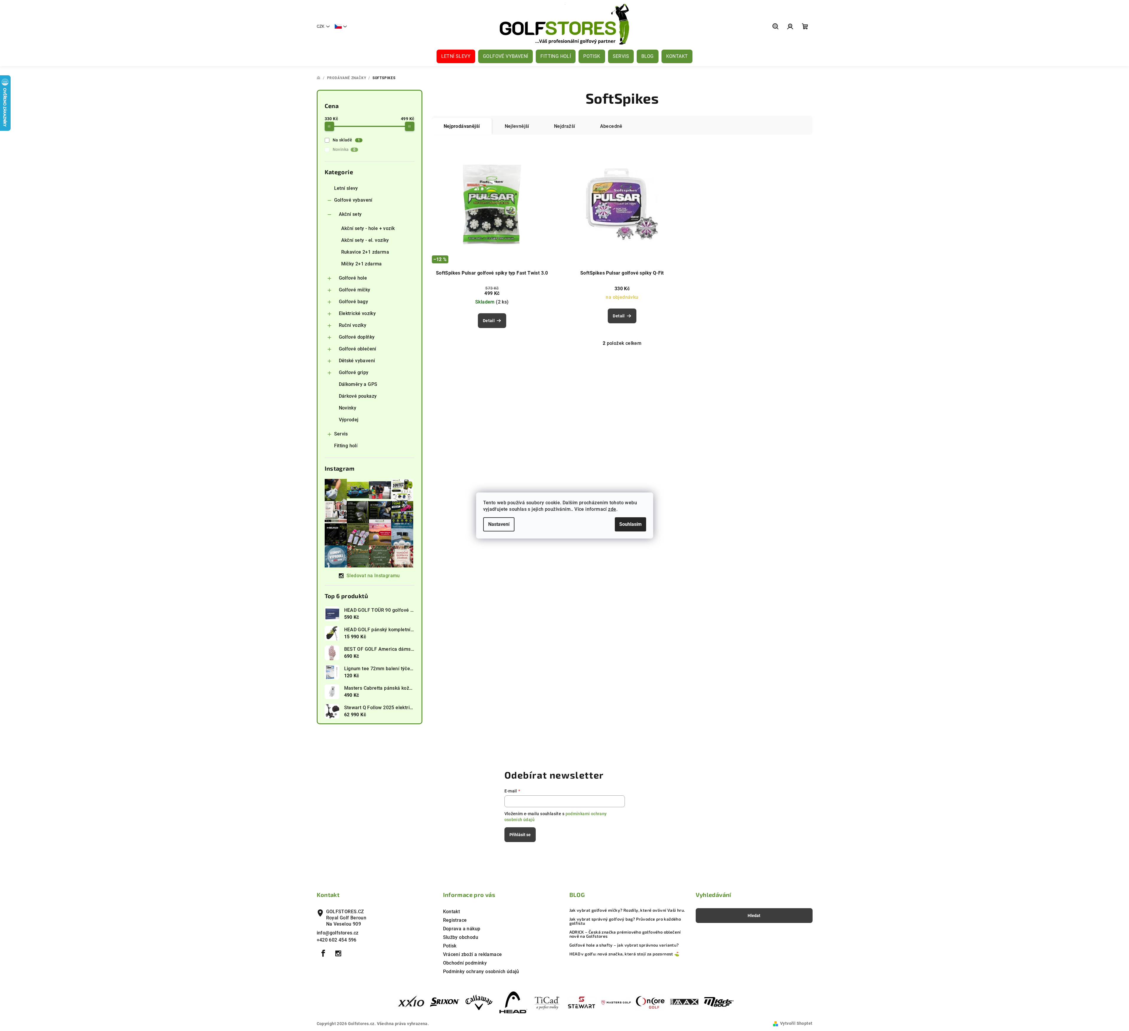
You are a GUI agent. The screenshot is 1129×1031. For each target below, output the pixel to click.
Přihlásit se (520, 834)
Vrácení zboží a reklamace (472, 954)
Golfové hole (353, 278)
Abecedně (611, 126)
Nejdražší (564, 126)
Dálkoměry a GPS (358, 384)
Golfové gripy (354, 372)
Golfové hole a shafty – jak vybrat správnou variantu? (624, 945)
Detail (489, 320)
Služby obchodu (460, 937)
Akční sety (350, 214)
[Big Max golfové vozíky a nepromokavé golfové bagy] (684, 1002)
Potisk (450, 946)
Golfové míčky (354, 290)
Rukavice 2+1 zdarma (365, 252)
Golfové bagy (353, 301)
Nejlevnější (517, 126)
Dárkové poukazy (358, 396)
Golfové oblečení (357, 349)
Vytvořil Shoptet (796, 1023)
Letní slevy (346, 188)
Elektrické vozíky (357, 313)
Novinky (348, 408)
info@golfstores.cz (338, 933)
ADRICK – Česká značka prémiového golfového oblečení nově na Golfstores (625, 934)
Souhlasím (630, 524)
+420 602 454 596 (337, 940)
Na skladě (346, 140)
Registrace (455, 920)
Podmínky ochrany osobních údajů (481, 971)
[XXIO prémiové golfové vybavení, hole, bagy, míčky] (410, 1002)
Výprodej (349, 419)
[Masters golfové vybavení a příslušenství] (616, 1002)
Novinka (344, 149)
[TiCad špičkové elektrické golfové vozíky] (547, 1002)
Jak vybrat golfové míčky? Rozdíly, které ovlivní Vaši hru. (627, 910)
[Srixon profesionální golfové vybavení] (445, 1002)
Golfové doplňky (357, 337)
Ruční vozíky (353, 325)
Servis (341, 434)
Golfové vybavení (353, 200)
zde (612, 509)
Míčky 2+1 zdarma (361, 264)
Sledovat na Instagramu (373, 575)
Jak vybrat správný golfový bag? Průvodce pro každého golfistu (625, 921)
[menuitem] (456, 56)
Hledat (754, 915)
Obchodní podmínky (465, 963)
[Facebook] (323, 953)
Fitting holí (346, 445)
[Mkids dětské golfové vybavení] (718, 1002)
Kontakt (451, 911)
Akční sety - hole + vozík (368, 228)
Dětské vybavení (357, 360)
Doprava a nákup (462, 929)
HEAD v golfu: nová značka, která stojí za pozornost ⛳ (624, 954)
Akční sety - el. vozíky (365, 240)
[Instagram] (338, 953)
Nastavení (498, 524)
